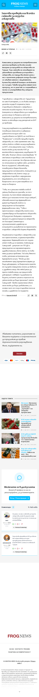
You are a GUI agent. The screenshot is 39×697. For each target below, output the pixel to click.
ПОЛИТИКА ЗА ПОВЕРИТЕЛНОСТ (19, 652)
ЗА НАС (11, 649)
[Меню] (35, 5)
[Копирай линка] (3, 53)
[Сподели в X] (10, 53)
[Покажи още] (19, 691)
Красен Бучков (12, 295)
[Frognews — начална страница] (19, 636)
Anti (7, 520)
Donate (19, 353)
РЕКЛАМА (27, 649)
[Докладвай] (22, 524)
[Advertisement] (19, 594)
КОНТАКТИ (19, 649)
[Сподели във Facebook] (6, 53)
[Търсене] (4, 5)
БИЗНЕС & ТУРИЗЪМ (8, 49)
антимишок (7, 543)
